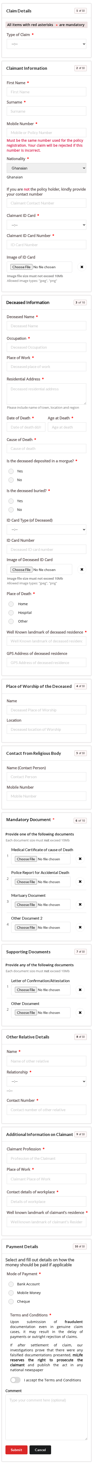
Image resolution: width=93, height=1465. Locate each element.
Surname (14, 102)
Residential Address (23, 379)
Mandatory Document (28, 819)
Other (22, 621)
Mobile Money (29, 1292)
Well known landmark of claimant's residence (45, 1212)
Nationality (16, 158)
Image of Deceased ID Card (30, 559)
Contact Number (21, 1100)
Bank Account (28, 1284)
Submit (16, 1450)
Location (14, 720)
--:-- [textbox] (10, 1090)
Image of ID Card (21, 257)
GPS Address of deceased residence (37, 653)
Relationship (17, 1072)
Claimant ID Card (21, 215)
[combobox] (15, 177)
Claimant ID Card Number (29, 235)
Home (22, 603)
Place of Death (19, 593)
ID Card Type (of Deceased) (29, 520)
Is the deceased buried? (26, 490)
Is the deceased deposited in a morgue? (40, 461)
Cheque (23, 1301)
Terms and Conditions (29, 1315)
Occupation (16, 338)
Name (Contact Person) (26, 768)
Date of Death (18, 418)
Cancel (40, 1450)
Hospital (24, 612)
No (19, 479)
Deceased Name (20, 316)
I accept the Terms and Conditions (52, 1380)
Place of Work (18, 357)
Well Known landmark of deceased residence (45, 632)
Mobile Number (20, 123)
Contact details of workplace (31, 1192)
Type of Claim (18, 34)
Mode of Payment (22, 1273)
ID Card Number (20, 540)
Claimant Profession (24, 1149)
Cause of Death (19, 439)
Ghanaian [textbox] (15, 177)
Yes (20, 471)
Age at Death (59, 418)
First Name (16, 82)
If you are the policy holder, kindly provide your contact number (46, 192)
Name (12, 701)
